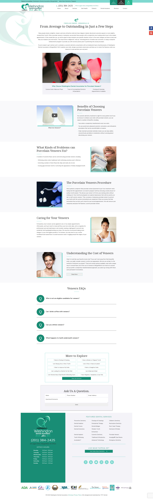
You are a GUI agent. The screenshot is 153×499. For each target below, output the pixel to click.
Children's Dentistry (114, 420)
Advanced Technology (98, 440)
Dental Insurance (105, 8)
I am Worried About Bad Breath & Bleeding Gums (61, 375)
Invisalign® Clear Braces (115, 437)
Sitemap (70, 495)
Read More (74, 274)
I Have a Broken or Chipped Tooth (91, 360)
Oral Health (84, 8)
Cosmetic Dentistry (97, 434)
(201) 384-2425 (65, 6)
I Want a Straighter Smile (91, 367)
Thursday (36, 457)
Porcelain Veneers (114, 434)
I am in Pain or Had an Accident (91, 364)
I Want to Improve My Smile (61, 367)
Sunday (35, 463)
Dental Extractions (79, 429)
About (66, 8)
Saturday (36, 461)
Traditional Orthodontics (98, 437)
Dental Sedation (78, 423)
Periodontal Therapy (97, 423)
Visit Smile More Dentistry (97, 451)
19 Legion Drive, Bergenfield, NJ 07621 (87, 6)
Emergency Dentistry (115, 440)
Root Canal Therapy (114, 426)
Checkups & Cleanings (98, 420)
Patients (94, 8)
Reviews (116, 8)
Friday (35, 459)
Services (74, 8)
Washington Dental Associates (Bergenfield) (45, 1)
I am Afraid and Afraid (91, 371)
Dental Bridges (96, 426)
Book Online (128, 3)
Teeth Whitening (79, 437)
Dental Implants (78, 434)
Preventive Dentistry (80, 420)
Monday (35, 450)
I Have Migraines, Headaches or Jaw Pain (92, 375)
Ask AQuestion (113, 2)
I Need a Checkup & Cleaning (61, 360)
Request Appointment (121, 3)
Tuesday (36, 452)
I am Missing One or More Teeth (61, 364)
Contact (125, 8)
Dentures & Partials (114, 429)
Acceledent (77, 440)
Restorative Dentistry (115, 423)
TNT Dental (104, 495)
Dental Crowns (78, 426)
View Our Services (76, 378)
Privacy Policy (77, 495)
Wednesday (37, 454)
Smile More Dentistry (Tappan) (67, 1)
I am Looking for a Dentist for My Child (61, 371)
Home (59, 8)
